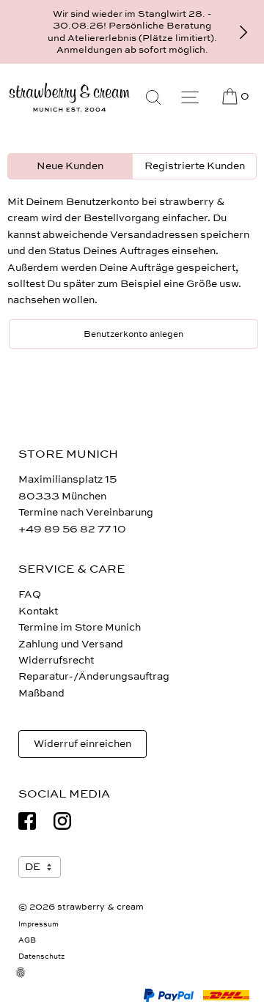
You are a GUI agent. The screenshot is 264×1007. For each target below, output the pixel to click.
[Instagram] (62, 821)
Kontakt (38, 611)
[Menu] (190, 97)
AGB (27, 940)
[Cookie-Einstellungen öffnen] (29, 981)
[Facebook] (27, 821)
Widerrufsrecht (56, 660)
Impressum (38, 924)
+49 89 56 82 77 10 (72, 529)
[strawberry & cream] (69, 97)
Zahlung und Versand (70, 644)
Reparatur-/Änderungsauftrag (93, 676)
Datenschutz (41, 956)
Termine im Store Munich (79, 627)
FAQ (29, 594)
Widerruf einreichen (82, 743)
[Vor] (243, 32)
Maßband (41, 693)
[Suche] (153, 97)
